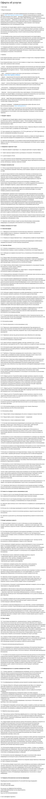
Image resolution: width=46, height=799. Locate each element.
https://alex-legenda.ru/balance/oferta (14, 15)
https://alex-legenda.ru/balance (12, 75)
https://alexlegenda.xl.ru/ (20, 106)
